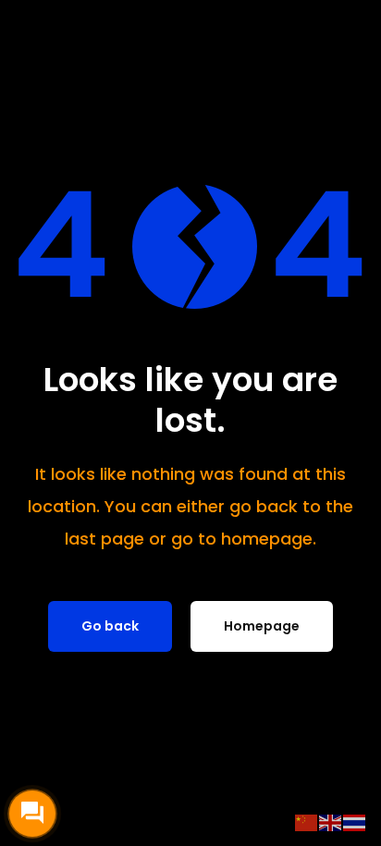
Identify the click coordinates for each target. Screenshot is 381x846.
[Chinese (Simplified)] (307, 822)
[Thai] (355, 822)
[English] (331, 822)
